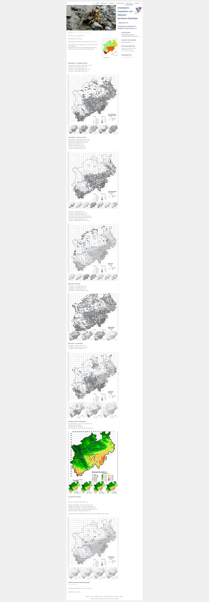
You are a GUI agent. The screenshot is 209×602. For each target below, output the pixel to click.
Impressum (116, 596)
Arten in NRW (129, 3)
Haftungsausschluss (98, 596)
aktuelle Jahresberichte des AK (127, 57)
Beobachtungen (120, 3)
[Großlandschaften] (110, 47)
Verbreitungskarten (86, 32)
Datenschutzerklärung (108, 596)
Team (92, 596)
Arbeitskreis (104, 3)
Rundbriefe (111, 3)
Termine (97, 3)
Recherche (136, 3)
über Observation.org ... (72, 584)
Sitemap (121, 596)
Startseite (75, 32)
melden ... (133, 42)
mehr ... (135, 34)
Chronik (87, 596)
